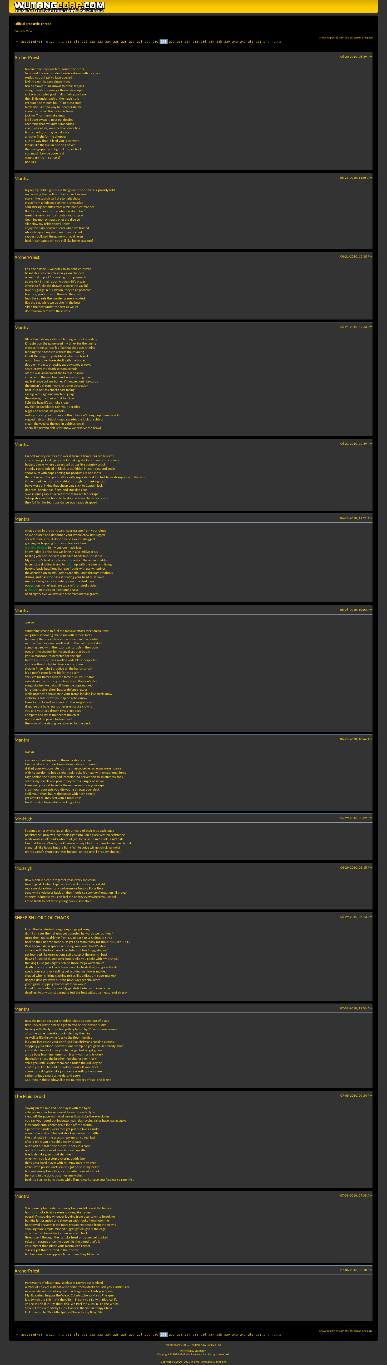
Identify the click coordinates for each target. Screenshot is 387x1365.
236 (203, 41)
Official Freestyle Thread (33, 24)
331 (258, 41)
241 (243, 41)
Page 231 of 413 (30, 41)
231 (163, 41)
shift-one (221, 1362)
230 (155, 41)
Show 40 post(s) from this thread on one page (346, 37)
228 (139, 41)
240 (235, 41)
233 (179, 41)
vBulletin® (201, 1351)
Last (275, 42)
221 (84, 41)
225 (116, 41)
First (52, 42)
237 (211, 41)
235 (195, 41)
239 (227, 41)
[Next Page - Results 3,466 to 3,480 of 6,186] (268, 42)
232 (172, 41)
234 (187, 41)
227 (132, 41)
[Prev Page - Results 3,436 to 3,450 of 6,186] (59, 42)
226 (124, 41)
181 (76, 41)
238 (219, 41)
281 (251, 41)
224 (108, 41)
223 (100, 41)
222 (92, 41)
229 (147, 41)
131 (68, 41)
